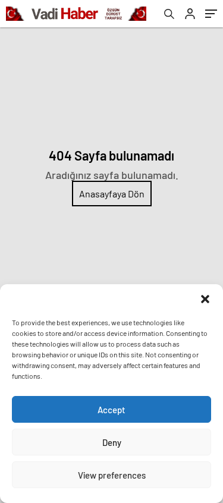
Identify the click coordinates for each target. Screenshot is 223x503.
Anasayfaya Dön (112, 193)
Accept (111, 409)
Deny (111, 442)
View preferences (112, 475)
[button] (205, 299)
